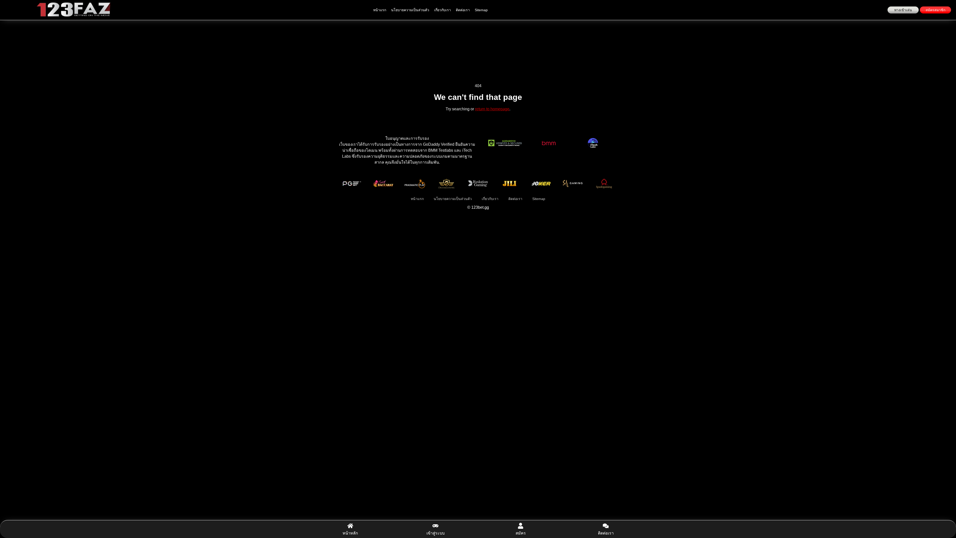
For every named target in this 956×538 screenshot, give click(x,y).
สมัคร (521, 533)
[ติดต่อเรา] (606, 526)
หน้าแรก (379, 10)
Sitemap (481, 10)
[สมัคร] (521, 526)
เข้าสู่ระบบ (435, 533)
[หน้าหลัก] (350, 526)
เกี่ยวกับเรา (442, 10)
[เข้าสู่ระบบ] (435, 526)
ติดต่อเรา (463, 10)
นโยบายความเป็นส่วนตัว (410, 10)
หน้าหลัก (350, 533)
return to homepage (492, 109)
